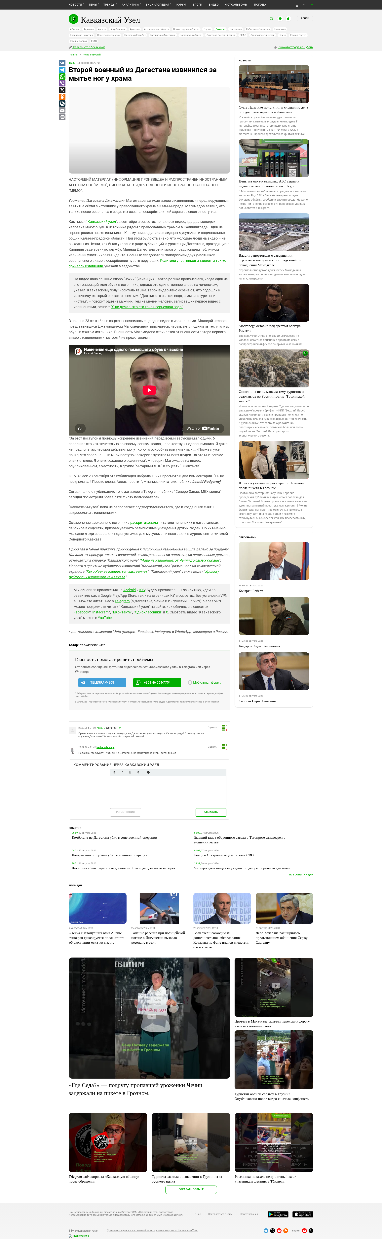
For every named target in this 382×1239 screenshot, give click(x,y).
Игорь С (100, 728)
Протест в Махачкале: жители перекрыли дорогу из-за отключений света (272, 1023)
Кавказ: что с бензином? (88, 47)
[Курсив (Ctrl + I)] (122, 772)
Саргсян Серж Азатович (257, 701)
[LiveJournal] (62, 103)
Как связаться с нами (220, 1214)
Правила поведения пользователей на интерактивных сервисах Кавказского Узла (152, 1230)
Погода (260, 4)
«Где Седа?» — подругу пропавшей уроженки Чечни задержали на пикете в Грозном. (135, 1089)
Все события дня (301, 874)
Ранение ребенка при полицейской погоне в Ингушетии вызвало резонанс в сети (158, 937)
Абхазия (74, 29)
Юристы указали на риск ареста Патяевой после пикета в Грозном (271, 485)
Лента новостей (92, 54)
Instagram (100, 612)
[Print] (62, 117)
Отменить (211, 812)
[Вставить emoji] (148, 772)
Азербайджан (117, 29)
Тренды (109, 4)
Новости (75, 4)
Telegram (122, 601)
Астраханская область (156, 29)
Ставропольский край (262, 35)
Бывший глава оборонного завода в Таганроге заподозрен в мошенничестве (240, 839)
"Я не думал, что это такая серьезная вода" (147, 307)
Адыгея (102, 29)
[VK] (62, 63)
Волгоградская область (186, 29)
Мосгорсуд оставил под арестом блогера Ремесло (270, 328)
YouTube (105, 618)
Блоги (197, 4)
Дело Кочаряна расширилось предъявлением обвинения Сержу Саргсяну (282, 937)
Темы (93, 4)
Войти (305, 18)
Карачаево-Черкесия (81, 35)
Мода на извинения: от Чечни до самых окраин (179, 560)
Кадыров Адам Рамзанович (260, 645)
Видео (214, 4)
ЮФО (93, 41)
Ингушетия (236, 29)
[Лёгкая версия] (296, 5)
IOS (142, 590)
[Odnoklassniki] (62, 97)
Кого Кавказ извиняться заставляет (116, 571)
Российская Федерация (162, 35)
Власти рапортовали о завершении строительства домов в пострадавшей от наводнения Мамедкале (270, 260)
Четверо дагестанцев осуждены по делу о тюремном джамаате (242, 867)
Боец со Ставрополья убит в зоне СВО (224, 855)
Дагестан (220, 29)
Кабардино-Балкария (258, 29)
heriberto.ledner (104, 747)
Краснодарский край (108, 35)
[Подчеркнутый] (130, 772)
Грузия (207, 29)
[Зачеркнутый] (138, 772)
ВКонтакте (122, 612)
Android (129, 590)
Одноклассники (148, 612)
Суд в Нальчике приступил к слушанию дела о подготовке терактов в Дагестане (273, 109)
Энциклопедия (157, 4)
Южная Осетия (298, 35)
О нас (198, 1214)
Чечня (282, 35)
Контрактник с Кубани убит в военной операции (109, 855)
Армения (135, 29)
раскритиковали (144, 522)
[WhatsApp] (62, 76)
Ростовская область (191, 35)
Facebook (81, 612)
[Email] (62, 110)
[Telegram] (62, 70)
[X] (62, 90)
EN (312, 4)
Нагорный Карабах (134, 35)
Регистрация (125, 811)
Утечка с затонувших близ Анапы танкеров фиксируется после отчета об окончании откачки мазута (96, 937)
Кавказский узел (102, 221)
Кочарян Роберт (251, 590)
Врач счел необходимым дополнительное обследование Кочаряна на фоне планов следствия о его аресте (221, 939)
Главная (73, 54)
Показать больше (191, 1189)
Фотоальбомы (236, 4)
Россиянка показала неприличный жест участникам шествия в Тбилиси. (265, 1179)
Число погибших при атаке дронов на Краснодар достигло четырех (123, 867)
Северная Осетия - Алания (221, 35)
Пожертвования (249, 1214)
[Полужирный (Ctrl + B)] (114, 772)
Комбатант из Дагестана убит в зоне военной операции (114, 837)
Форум (181, 4)
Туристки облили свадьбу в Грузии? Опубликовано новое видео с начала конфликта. (272, 1096)
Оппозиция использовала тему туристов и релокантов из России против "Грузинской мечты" (272, 396)
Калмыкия (280, 29)
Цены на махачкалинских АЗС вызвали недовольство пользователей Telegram (269, 183)
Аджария (89, 29)
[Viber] (62, 83)
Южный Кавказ (78, 41)
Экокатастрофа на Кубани (295, 47)
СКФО (243, 35)
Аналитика (130, 4)
